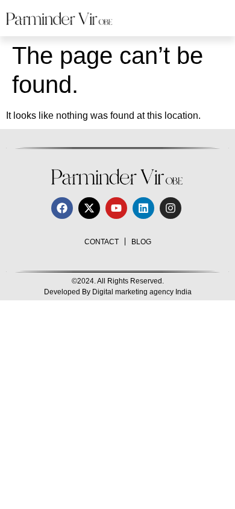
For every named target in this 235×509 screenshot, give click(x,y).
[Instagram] (170, 208)
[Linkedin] (143, 208)
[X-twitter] (89, 208)
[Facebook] (62, 208)
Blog (141, 242)
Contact (101, 242)
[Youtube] (116, 208)
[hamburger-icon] (215, 18)
